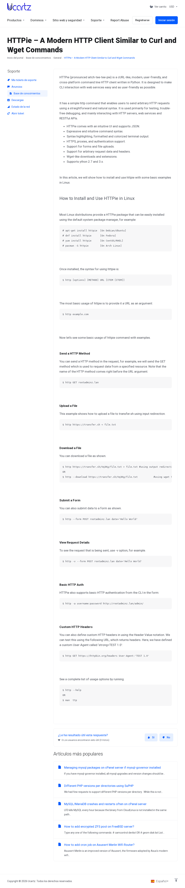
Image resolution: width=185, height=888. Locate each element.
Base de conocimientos (38, 57)
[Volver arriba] (176, 880)
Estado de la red (20, 106)
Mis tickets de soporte (23, 80)
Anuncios (16, 86)
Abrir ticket (17, 113)
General (57, 57)
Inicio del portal (15, 57)
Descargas (17, 100)
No (168, 737)
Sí (153, 737)
